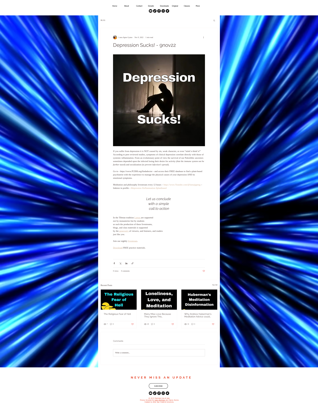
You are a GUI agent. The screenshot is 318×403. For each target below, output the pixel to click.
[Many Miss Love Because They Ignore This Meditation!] (159, 300)
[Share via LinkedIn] (126, 263)
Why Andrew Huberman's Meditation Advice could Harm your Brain (197, 315)
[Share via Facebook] (114, 263)
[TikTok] (155, 11)
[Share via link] (132, 263)
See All (214, 285)
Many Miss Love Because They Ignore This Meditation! (157, 315)
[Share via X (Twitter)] (120, 263)
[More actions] (203, 37)
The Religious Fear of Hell (117, 314)
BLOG (103, 20)
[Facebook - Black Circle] (159, 11)
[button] (214, 20)
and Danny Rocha (172, 400)
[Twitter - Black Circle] (167, 11)
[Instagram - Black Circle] (163, 11)
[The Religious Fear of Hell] (119, 300)
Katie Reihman (160, 400)
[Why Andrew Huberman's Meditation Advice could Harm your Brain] (199, 300)
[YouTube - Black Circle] (150, 11)
